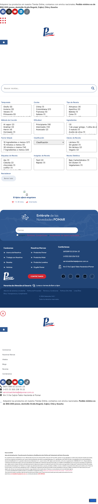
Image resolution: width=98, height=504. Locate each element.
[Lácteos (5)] (82, 142)
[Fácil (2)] (49, 160)
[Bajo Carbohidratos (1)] (82, 160)
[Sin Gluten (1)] (82, 162)
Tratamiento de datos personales (64, 235)
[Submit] (75, 230)
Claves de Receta (74, 138)
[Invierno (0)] (16, 109)
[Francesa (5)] (49, 112)
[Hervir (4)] (16, 129)
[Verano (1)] (16, 112)
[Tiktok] (27, 382)
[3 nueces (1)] (82, 129)
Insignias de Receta (42, 156)
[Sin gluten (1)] (82, 145)
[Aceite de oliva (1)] (82, 132)
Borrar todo (8, 178)
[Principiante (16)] (49, 124)
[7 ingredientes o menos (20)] (16, 150)
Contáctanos (7, 374)
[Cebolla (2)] (16, 162)
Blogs (4, 364)
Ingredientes (72, 120)
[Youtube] (15, 12)
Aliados (5, 359)
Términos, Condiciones (37, 235)
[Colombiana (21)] (49, 109)
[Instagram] (9, 12)
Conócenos (6, 350)
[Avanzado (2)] (49, 129)
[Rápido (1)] (49, 162)
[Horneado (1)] (16, 132)
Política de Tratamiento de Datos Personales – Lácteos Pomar (57, 470)
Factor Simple (6, 138)
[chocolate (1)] (16, 165)
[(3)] (82, 124)
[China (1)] (49, 106)
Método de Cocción (9, 120)
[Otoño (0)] (16, 106)
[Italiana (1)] (49, 114)
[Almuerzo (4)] (82, 106)
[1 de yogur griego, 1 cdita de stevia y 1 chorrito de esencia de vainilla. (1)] (82, 127)
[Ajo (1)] (16, 160)
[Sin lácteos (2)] (82, 147)
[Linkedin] (21, 12)
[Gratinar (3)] (16, 127)
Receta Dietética (73, 156)
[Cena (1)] (82, 114)
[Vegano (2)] (82, 150)
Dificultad (37, 120)
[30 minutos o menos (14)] (16, 147)
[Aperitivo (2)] (82, 109)
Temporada (5, 102)
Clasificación (39, 138)
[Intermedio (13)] (49, 127)
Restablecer (6, 173)
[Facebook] (3, 12)
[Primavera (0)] (16, 114)
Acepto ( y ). (50, 235)
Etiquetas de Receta (9, 156)
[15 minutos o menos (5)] (16, 145)
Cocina (36, 102)
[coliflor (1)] (16, 167)
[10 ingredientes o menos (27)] (16, 142)
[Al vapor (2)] (16, 124)
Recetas (5, 369)
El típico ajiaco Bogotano (24, 197)
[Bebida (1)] (82, 112)
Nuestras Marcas (38, 248)
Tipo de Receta (73, 102)
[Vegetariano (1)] (82, 165)
